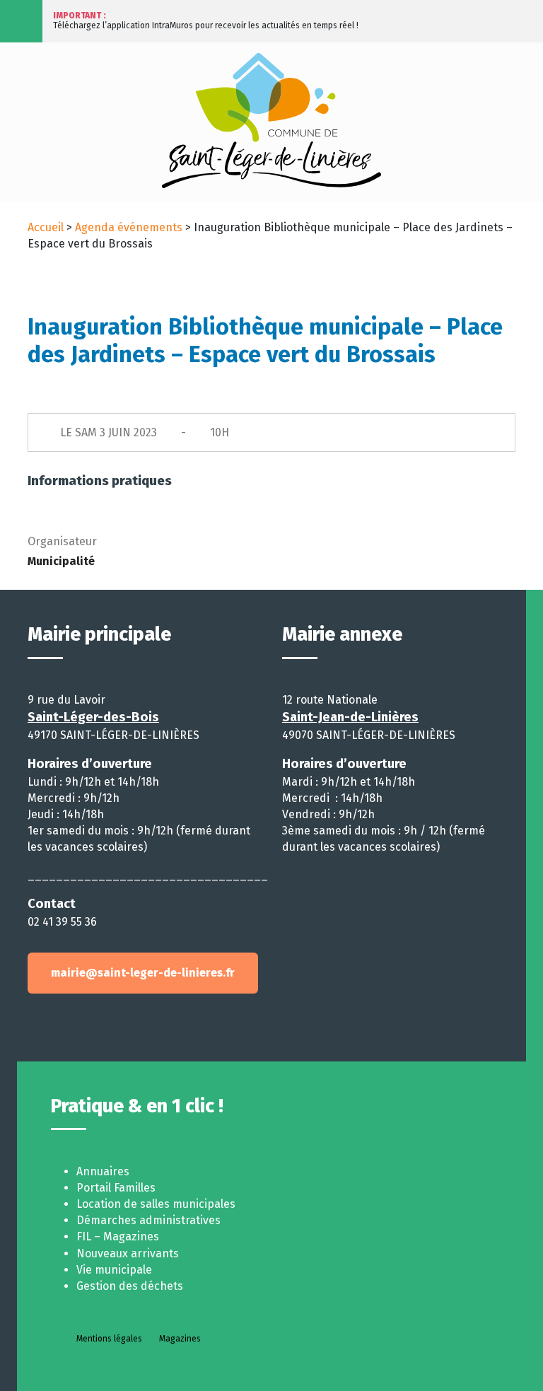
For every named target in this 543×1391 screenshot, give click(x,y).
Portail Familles (116, 1187)
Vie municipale (114, 1269)
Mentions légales (109, 1339)
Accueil (46, 227)
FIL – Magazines (117, 1236)
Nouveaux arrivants (127, 1253)
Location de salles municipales (155, 1204)
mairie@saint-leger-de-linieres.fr (143, 972)
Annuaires (102, 1171)
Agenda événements (128, 227)
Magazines (180, 1339)
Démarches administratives (148, 1220)
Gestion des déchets (129, 1286)
